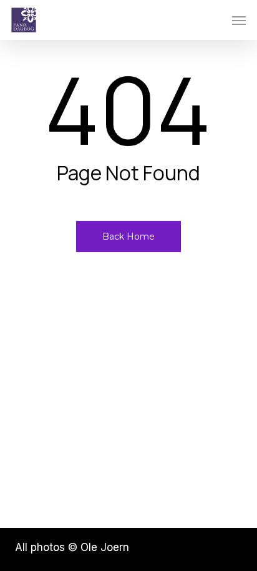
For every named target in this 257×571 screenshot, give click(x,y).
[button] (239, 20)
